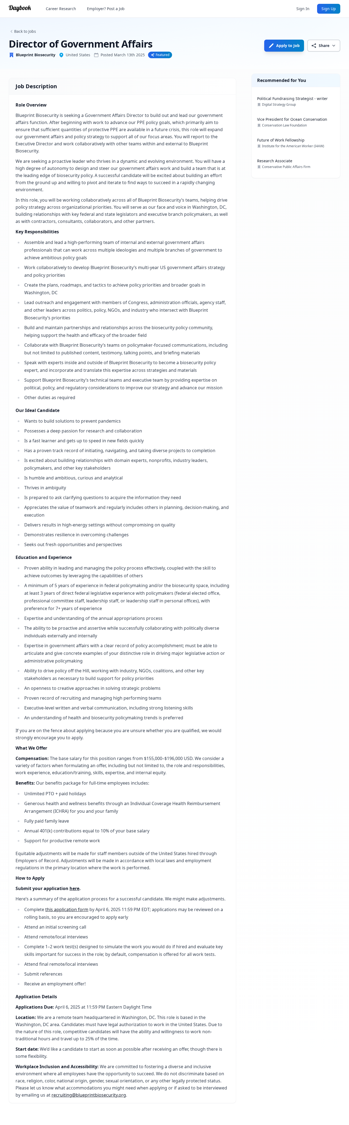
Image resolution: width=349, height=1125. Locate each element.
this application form (66, 909)
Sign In (302, 8)
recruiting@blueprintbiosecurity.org (89, 1095)
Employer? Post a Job (106, 8)
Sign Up (328, 8)
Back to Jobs (25, 31)
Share (324, 45)
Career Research (61, 8)
